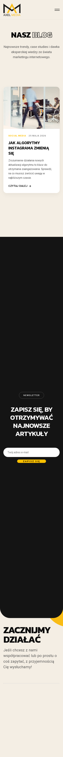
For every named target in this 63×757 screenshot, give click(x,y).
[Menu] (57, 10)
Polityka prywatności (14, 733)
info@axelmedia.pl (23, 729)
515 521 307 (15, 724)
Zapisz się (31, 461)
